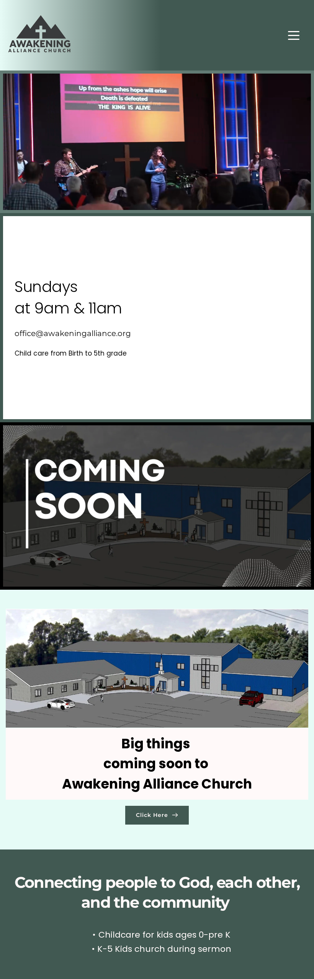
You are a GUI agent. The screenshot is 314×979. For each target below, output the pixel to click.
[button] (293, 35)
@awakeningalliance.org (83, 333)
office (25, 333)
